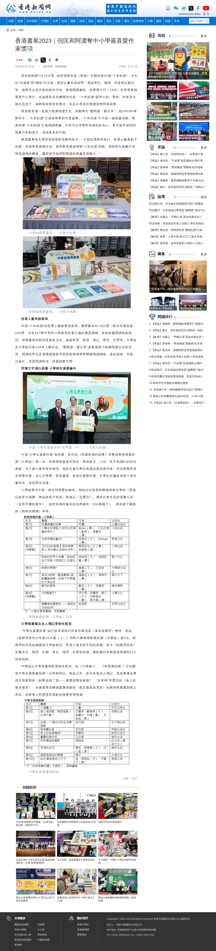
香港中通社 (83, 924)
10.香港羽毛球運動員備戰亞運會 (168, 383)
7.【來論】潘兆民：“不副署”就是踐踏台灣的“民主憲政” (181, 363)
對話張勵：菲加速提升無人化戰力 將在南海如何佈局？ (182, 223)
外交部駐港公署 (23, 934)
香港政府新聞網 (23, 939)
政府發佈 (138, 21)
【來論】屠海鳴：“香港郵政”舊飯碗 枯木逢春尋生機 (180, 167)
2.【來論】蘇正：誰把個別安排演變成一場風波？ (178, 330)
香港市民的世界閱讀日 (110, 822)
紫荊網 (18, 944)
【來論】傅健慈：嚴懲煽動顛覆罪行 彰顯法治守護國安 (182, 180)
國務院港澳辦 (22, 924)
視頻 (91, 21)
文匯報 (41, 924)
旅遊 (168, 21)
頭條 (11, 21)
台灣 (55, 21)
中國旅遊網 (43, 939)
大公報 (41, 929)
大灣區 (45, 21)
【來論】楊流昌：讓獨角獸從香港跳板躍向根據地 (179, 173)
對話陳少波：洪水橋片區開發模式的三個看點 (176, 203)
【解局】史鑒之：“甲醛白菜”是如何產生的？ (175, 216)
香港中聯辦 (20, 929)
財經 (82, 21)
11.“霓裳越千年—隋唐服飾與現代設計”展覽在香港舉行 (181, 389)
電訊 (109, 21)
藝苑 (159, 21)
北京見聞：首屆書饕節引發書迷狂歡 (76, 859)
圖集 (100, 21)
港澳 (20, 21)
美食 (177, 21)
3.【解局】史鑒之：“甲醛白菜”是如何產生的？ (176, 336)
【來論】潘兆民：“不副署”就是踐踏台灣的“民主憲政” (180, 160)
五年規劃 (31, 21)
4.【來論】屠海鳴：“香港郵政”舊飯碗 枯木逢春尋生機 (181, 343)
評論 (117, 21)
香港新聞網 (83, 929)
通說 (126, 21)
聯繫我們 (82, 934)
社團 (150, 21)
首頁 (13, 30)
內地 (64, 21)
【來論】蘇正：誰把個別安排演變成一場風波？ (177, 187)
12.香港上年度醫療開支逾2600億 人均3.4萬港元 (179, 396)
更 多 (204, 36)
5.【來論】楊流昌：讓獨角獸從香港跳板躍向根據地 (180, 350)
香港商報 (42, 934)
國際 (73, 21)
